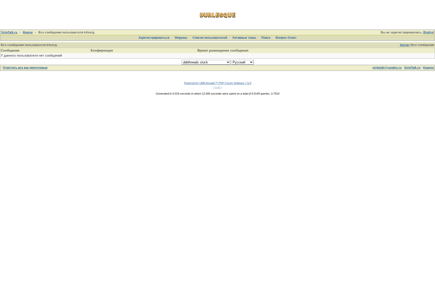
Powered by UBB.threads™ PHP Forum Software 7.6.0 (217, 83)
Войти (428, 32)
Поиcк (265, 37)
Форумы (181, 37)
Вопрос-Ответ (286, 37)
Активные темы (244, 37)
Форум (28, 32)
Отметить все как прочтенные (25, 67)
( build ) (217, 87)
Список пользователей (210, 37)
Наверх (428, 67)
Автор (404, 45)
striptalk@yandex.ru (387, 67)
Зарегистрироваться (153, 37)
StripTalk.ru (9, 32)
